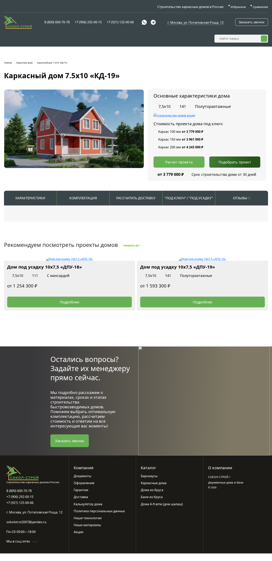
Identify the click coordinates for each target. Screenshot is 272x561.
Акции (78, 532)
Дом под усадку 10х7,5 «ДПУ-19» (177, 267)
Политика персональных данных (99, 511)
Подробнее (69, 302)
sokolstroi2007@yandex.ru (26, 522)
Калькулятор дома (88, 504)
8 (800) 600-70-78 (57, 22)
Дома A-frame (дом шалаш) (162, 504)
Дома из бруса (152, 490)
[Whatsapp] (144, 22)
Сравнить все (131, 245)
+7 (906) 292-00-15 (88, 22)
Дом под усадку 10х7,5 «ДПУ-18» (44, 267)
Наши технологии (88, 518)
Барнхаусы (149, 476)
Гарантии (81, 490)
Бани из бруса (152, 497)
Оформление (84, 483)
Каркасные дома (24, 62)
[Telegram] (153, 22)
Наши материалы (87, 525)
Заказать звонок (251, 22)
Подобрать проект (234, 162)
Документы (82, 476)
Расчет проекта (179, 162)
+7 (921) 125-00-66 (120, 22)
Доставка (81, 497)
